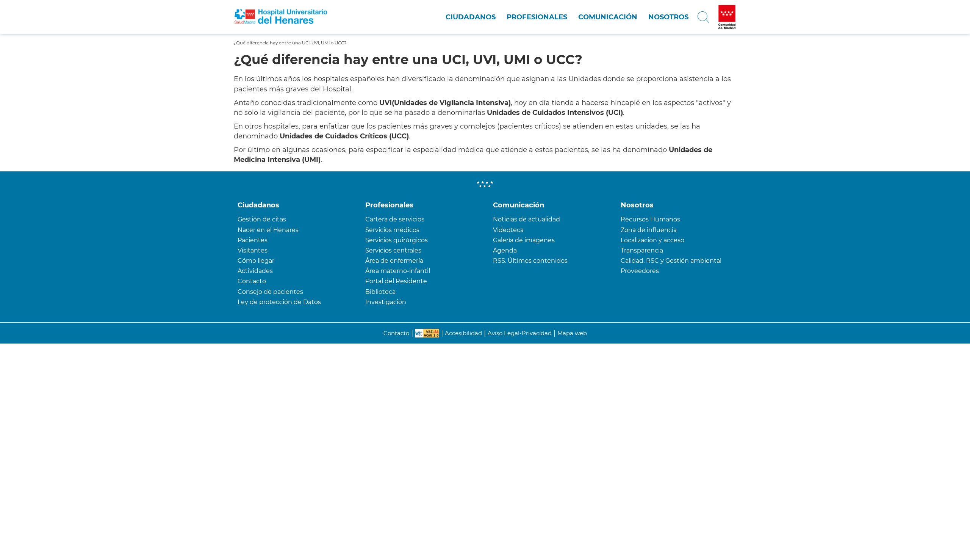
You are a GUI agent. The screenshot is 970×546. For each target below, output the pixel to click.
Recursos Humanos (650, 219)
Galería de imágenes (524, 240)
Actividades (255, 271)
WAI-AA (427, 333)
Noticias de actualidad (526, 219)
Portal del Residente (396, 281)
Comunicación (607, 17)
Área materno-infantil (397, 271)
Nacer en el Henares (268, 230)
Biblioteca (380, 291)
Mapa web (572, 333)
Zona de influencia (649, 230)
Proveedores (640, 271)
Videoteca (508, 230)
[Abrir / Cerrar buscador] (703, 17)
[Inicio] (281, 16)
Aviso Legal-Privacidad (520, 333)
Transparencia (642, 250)
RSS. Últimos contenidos (530, 260)
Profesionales (537, 17)
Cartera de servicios (394, 219)
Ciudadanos (471, 17)
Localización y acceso (652, 240)
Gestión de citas (262, 219)
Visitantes (253, 250)
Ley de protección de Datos (279, 302)
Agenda (505, 250)
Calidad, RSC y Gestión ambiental (671, 260)
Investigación (385, 302)
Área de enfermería (394, 260)
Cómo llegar (256, 260)
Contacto (252, 281)
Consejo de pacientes (270, 291)
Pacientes (253, 240)
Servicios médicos (392, 230)
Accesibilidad (463, 333)
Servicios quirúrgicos (396, 240)
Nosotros (668, 17)
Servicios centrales (393, 250)
